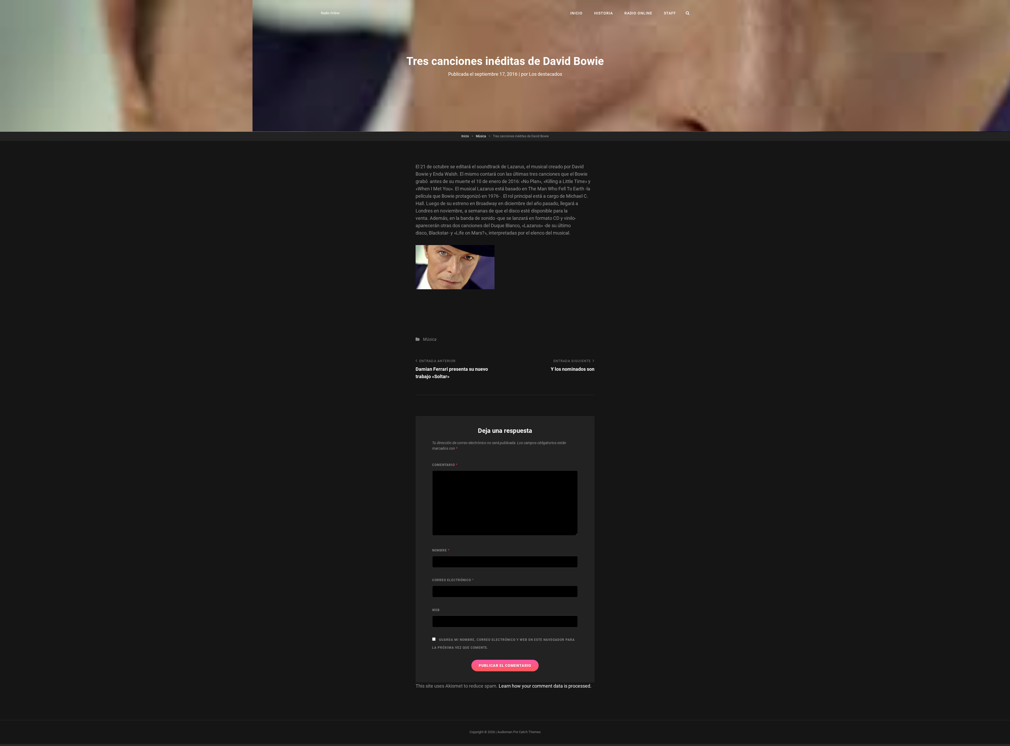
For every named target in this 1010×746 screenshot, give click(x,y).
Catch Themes (530, 732)
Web (436, 610)
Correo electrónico (453, 580)
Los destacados (545, 74)
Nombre (441, 550)
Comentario (444, 465)
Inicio (576, 13)
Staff (670, 13)
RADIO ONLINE (638, 13)
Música (481, 136)
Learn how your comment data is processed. (545, 686)
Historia (603, 13)
